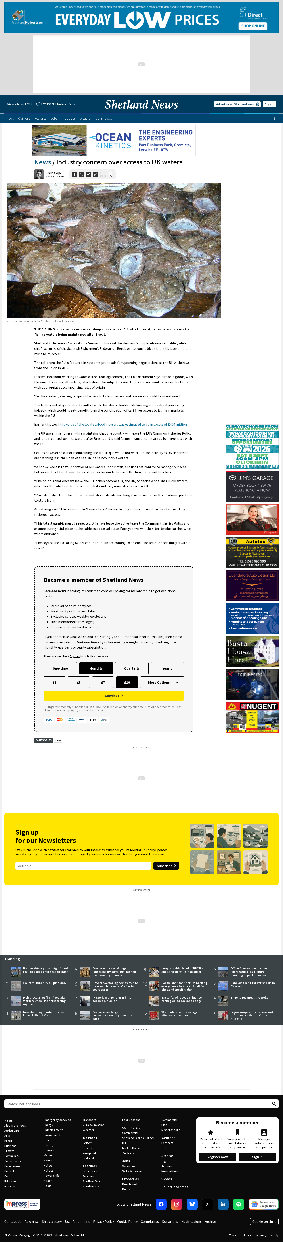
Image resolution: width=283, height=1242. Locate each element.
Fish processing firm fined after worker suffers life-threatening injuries (45, 1000)
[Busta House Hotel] (252, 651)
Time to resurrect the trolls (249, 997)
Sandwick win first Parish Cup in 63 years (253, 984)
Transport (89, 1120)
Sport (47, 1186)
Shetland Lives (92, 1186)
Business (10, 1146)
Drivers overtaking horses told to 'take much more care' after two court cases (115, 986)
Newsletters (169, 1171)
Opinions (90, 1137)
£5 (79, 682)
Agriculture (11, 1131)
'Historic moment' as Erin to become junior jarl (111, 999)
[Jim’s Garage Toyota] (252, 486)
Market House (131, 1148)
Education (10, 1181)
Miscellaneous (170, 1130)
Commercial (131, 1127)
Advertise (32, 1221)
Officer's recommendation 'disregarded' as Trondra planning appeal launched (249, 971)
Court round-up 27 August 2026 (44, 983)
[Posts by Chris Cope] (39, 174)
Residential (129, 1184)
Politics (49, 1170)
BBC (125, 1143)
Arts (7, 1136)
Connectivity (12, 1161)
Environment (52, 1135)
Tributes (88, 1176)
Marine (48, 1155)
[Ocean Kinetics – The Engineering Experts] (114, 140)
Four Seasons (131, 1120)
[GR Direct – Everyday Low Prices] (141, 17)
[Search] (274, 118)
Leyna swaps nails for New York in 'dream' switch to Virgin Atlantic (252, 1015)
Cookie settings (264, 1221)
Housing (49, 1150)
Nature (48, 1160)
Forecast (167, 1143)
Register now (217, 1157)
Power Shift (51, 1176)
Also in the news (15, 1125)
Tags (164, 1161)
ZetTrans (128, 1153)
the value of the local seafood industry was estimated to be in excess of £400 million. (123, 424)
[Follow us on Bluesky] (192, 1204)
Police (48, 1165)
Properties (130, 1179)
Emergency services (57, 1120)
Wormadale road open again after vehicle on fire (180, 1013)
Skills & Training (132, 1171)
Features (90, 1166)
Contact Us (12, 1221)
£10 (127, 682)
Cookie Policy (127, 1221)
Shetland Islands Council (138, 1138)
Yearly (167, 668)
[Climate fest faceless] (252, 426)
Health (48, 1140)
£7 (103, 682)
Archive (167, 1156)
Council (9, 1171)
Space (48, 1181)
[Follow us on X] (207, 1204)
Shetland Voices (93, 1181)
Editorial (88, 1158)
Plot (164, 1125)
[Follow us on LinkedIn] (223, 1204)
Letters (88, 1143)
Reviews (88, 1148)
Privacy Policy (103, 1221)
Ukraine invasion (93, 1125)
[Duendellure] (252, 585)
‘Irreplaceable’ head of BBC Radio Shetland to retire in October (184, 970)
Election (9, 1186)
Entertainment (53, 1130)
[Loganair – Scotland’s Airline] (252, 519)
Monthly (96, 668)
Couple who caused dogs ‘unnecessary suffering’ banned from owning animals (114, 971)
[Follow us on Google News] (264, 1204)
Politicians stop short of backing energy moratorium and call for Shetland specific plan (184, 986)
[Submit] (273, 1103)
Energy (48, 1125)
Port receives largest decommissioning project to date (112, 1015)
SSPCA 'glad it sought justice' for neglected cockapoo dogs (182, 999)
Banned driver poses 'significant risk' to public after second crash (45, 970)
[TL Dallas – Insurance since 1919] (252, 618)
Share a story (52, 1221)
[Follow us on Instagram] (176, 1204)
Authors (166, 1166)
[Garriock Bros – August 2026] (252, 717)
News (42, 162)
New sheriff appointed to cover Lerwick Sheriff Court (44, 1013)
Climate (9, 1151)
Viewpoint (89, 1153)
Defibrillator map (174, 1187)
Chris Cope (54, 173)
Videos (166, 1179)
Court (8, 1176)
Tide (164, 1148)
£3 (54, 682)
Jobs (126, 1161)
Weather (88, 1130)
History (48, 1145)
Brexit (8, 1141)
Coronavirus (12, 1166)
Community (11, 1156)
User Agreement (77, 1221)
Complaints (150, 1221)
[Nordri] (252, 684)
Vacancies (129, 1166)
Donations (170, 1221)
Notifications (191, 1221)
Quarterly (132, 668)
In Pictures (90, 1171)
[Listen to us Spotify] (238, 1204)
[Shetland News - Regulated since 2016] (22, 1204)
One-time (60, 668)
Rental (126, 1189)
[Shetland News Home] (141, 111)
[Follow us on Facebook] (161, 1204)
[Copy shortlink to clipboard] (95, 174)
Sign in (269, 104)
